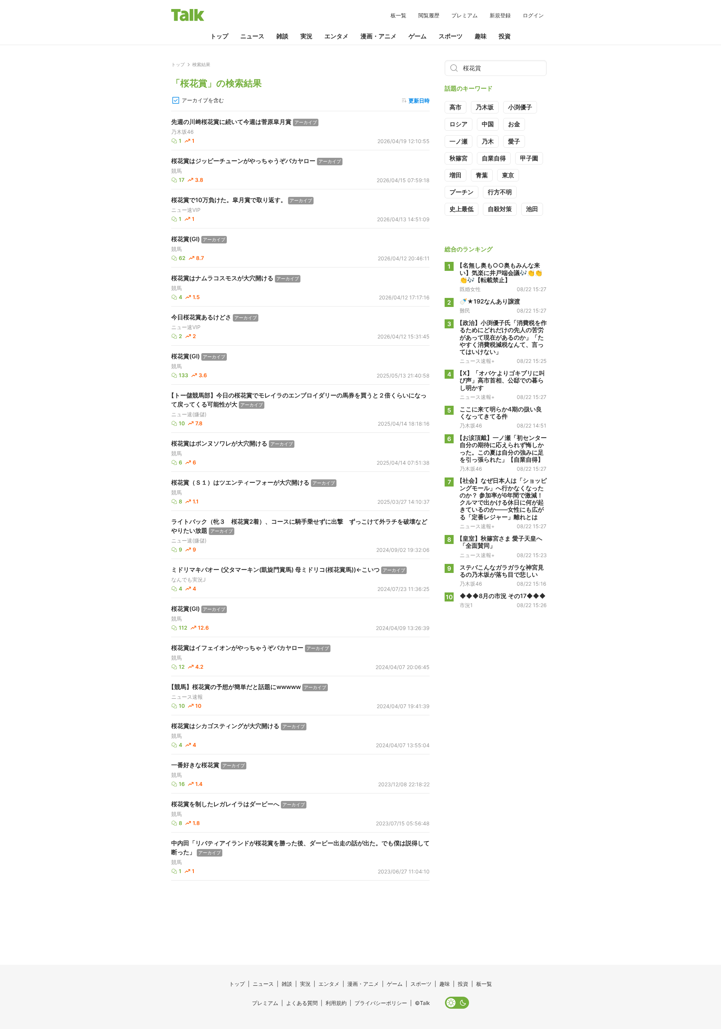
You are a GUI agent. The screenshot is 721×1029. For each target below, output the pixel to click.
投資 (505, 36)
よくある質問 (302, 1003)
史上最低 (461, 209)
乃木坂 (485, 107)
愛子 (514, 141)
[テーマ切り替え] (457, 1003)
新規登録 (500, 15)
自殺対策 (500, 209)
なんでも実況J (188, 579)
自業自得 (494, 158)
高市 (455, 107)
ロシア (458, 124)
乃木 (488, 141)
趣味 (481, 36)
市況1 (466, 605)
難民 (465, 310)
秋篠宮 (458, 158)
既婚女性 (470, 289)
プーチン (461, 192)
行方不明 (500, 192)
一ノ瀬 (458, 141)
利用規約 (336, 1003)
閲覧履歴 (428, 15)
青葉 (482, 175)
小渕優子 (520, 107)
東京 (508, 175)
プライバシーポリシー (380, 1003)
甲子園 (529, 158)
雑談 (282, 36)
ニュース (252, 36)
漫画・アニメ (378, 36)
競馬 (176, 171)
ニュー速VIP (186, 210)
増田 (455, 175)
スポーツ (451, 36)
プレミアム (464, 15)
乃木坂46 (182, 131)
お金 (514, 124)
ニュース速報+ (477, 361)
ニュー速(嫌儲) (189, 414)
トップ (219, 36)
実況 (306, 36)
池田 (532, 209)
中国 (488, 124)
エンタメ (336, 36)
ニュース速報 (187, 697)
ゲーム (418, 36)
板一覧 (398, 15)
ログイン (533, 15)
